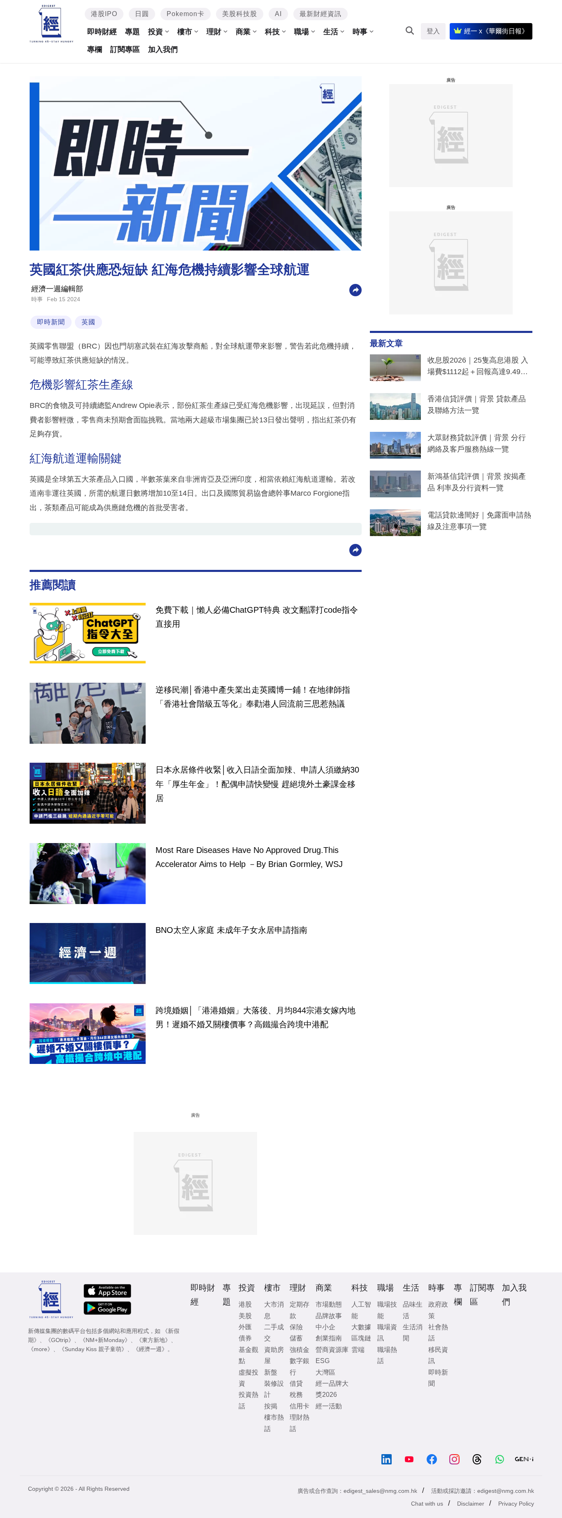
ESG (323, 1360)
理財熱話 (299, 1423)
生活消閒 (413, 1333)
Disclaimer (470, 1503)
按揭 (270, 1406)
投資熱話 (248, 1400)
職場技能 (387, 1310)
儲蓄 (296, 1338)
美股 (245, 1315)
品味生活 (413, 1310)
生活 (330, 32)
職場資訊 (387, 1333)
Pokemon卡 (185, 13)
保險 (296, 1327)
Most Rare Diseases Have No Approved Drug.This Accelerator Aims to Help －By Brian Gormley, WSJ (249, 857)
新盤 (270, 1372)
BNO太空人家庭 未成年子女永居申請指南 (231, 930)
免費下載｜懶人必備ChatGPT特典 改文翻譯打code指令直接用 (257, 616)
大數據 (361, 1327)
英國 (88, 322)
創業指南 (329, 1338)
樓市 (184, 32)
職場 (301, 32)
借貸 (296, 1383)
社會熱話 (438, 1333)
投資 (155, 32)
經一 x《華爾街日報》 (496, 31)
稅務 (296, 1394)
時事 (360, 32)
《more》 (40, 1349)
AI (278, 13)
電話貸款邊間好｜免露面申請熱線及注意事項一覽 (479, 521)
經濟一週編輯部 (57, 289)
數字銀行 (299, 1366)
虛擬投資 (248, 1378)
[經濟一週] (52, 23)
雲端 (358, 1349)
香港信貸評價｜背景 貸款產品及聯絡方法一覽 (476, 405)
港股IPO (104, 13)
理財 (214, 32)
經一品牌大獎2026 (332, 1389)
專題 (132, 32)
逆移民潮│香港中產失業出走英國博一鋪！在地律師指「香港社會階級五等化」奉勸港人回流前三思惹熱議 (253, 696)
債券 (245, 1338)
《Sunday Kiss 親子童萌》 (93, 1349)
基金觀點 (248, 1355)
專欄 (94, 49)
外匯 (245, 1327)
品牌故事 (329, 1315)
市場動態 (329, 1304)
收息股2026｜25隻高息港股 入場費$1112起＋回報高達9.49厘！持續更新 (477, 367)
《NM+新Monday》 (105, 1340)
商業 (243, 32)
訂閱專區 (125, 49)
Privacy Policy (516, 1503)
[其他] (355, 289)
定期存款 (299, 1310)
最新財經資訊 (320, 13)
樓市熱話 (274, 1423)
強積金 (299, 1349)
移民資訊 (438, 1355)
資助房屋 (274, 1355)
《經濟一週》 (150, 1349)
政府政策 (438, 1310)
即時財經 (102, 32)
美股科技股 (239, 13)
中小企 (325, 1327)
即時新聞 (51, 322)
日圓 (142, 13)
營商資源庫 (332, 1349)
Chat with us (427, 1503)
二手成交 (274, 1333)
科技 (272, 32)
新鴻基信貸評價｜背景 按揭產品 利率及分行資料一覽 (476, 482)
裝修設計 (274, 1389)
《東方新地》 (153, 1340)
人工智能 (361, 1310)
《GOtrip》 (59, 1340)
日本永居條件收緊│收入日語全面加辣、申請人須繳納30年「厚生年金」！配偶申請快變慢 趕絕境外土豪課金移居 (257, 784)
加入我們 (163, 49)
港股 (245, 1304)
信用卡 (299, 1406)
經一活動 (329, 1406)
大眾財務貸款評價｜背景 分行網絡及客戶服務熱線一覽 (476, 443)
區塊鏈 (361, 1338)
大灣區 (325, 1372)
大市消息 (274, 1310)
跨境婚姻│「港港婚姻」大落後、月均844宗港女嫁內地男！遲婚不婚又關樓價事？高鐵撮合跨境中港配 (255, 1017)
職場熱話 (387, 1355)
